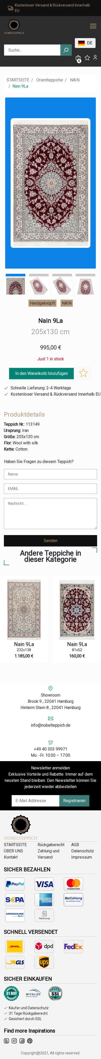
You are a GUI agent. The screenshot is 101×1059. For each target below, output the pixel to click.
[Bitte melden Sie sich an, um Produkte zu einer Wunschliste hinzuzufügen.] (83, 373)
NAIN (75, 80)
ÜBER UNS (13, 850)
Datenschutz (82, 850)
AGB (75, 844)
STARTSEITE (17, 80)
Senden (50, 540)
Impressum (81, 857)
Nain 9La (24, 644)
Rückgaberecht (51, 844)
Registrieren (74, 800)
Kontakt (11, 857)
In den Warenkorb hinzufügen (41, 373)
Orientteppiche (49, 80)
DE (89, 42)
